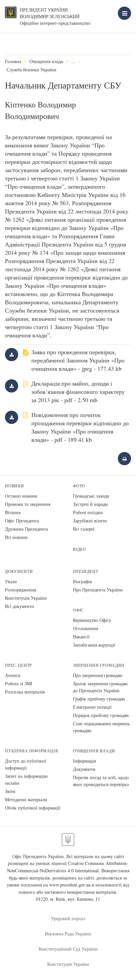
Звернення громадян (98, 665)
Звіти (10, 791)
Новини (14, 485)
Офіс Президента (22, 520)
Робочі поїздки (88, 512)
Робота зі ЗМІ (18, 683)
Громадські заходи (91, 496)
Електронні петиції (92, 707)
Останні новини (21, 496)
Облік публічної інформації (32, 808)
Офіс (78, 610)
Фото (79, 485)
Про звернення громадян (97, 675)
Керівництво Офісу (92, 620)
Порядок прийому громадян (101, 715)
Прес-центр (18, 665)
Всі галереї (83, 529)
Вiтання (12, 512)
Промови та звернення (27, 504)
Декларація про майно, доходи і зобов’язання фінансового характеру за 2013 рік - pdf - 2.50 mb (78, 391)
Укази (11, 581)
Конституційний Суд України (68, 949)
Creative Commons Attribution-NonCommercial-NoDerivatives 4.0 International (67, 867)
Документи (19, 571)
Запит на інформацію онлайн (26, 779)
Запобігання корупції (94, 645)
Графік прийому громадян (99, 699)
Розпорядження (20, 589)
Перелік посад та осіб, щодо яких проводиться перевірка (101, 780)
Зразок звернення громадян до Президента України (100, 687)
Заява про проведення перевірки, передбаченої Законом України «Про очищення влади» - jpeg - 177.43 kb (77, 360)
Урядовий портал (68, 918)
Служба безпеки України (31, 69)
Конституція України (26, 598)
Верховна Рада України (68, 933)
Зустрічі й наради (90, 504)
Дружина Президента (26, 529)
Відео (79, 549)
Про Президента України (98, 589)
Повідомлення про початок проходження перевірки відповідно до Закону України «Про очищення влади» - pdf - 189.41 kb (80, 427)
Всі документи (19, 606)
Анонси (12, 675)
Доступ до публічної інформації (25, 764)
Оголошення (85, 628)
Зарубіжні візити (90, 520)
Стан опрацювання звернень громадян (101, 727)
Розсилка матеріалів (25, 692)
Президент (85, 571)
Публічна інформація (31, 750)
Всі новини (16, 537)
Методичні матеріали (26, 799)
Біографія (82, 581)
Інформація (84, 761)
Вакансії (81, 636)
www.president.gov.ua (69, 885)
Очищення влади (46, 61)
